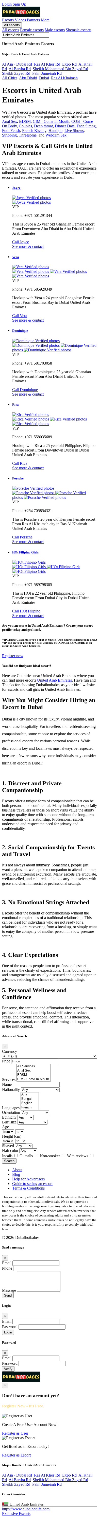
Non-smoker (50, 1156)
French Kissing (34, 130)
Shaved (8, 1146)
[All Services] (34, 1066)
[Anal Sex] (34, 1071)
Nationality (11, 1089)
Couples (25, 126)
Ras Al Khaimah (64, 78)
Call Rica (19, 463)
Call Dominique (25, 389)
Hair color (10, 1150)
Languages (11, 1108)
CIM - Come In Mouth (51, 121)
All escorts (12, 25)
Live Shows (74, 130)
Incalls (7, 1156)
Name (7, 1084)
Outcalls (27, 1156)
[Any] (30, 1094)
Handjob (55, 130)
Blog (16, 1174)
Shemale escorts (78, 30)
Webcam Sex (56, 135)
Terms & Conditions (28, 1188)
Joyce (16, 188)
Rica (15, 405)
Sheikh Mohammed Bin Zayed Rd (60, 69)
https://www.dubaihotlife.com (26, 1509)
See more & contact (28, 246)
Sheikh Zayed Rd (16, 73)
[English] (30, 1103)
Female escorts (32, 30)
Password (10, 1327)
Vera (15, 257)
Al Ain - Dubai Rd (17, 64)
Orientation (11, 1112)
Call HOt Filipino (26, 611)
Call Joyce (20, 242)
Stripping (9, 135)
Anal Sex (9, 121)
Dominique (20, 331)
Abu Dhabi (28, 78)
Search (9, 1161)
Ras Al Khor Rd (47, 64)
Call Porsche (22, 537)
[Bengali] (30, 1099)
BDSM (25, 121)
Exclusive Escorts (16, 1513)
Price (6, 1061)
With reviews (78, 1156)
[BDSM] (34, 1075)
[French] (30, 1107)
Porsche (18, 478)
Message (9, 1290)
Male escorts (55, 30)
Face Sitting (86, 126)
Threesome (28, 135)
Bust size (9, 1122)
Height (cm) (11, 1136)
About (17, 1170)
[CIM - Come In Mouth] (34, 1079)
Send (8, 1295)
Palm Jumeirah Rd (47, 73)
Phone (7, 1268)
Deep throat (43, 126)
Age (5, 1127)
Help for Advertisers (28, 1179)
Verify (8, 1369)
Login (7, 4)
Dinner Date (65, 126)
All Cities (9, 78)
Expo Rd (69, 64)
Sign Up (19, 4)
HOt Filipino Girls (25, 552)
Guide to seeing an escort (32, 1183)
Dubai (44, 78)
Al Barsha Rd (20, 69)
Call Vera (19, 315)
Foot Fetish (11, 130)
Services (8, 1079)
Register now (12, 656)
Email (6, 1263)
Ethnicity (9, 1117)
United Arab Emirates (54, 680)
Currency (9, 1051)
